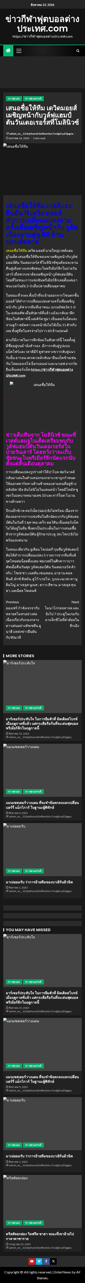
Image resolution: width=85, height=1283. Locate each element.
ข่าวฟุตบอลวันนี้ (33, 98)
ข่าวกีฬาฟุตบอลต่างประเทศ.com (42, 24)
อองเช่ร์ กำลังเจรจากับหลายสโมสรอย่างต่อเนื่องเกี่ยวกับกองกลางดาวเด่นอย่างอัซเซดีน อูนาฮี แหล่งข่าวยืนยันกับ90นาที (23, 619)
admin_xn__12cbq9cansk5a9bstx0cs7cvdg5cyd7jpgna (41, 133)
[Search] (78, 51)
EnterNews (62, 1272)
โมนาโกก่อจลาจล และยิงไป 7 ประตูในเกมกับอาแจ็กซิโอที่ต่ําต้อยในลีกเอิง (62, 614)
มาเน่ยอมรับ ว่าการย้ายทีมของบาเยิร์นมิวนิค (39, 882)
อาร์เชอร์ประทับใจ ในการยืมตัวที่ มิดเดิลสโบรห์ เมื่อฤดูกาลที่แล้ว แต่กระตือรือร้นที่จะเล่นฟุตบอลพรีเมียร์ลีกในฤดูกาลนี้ (42, 723)
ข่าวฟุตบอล (14, 98)
